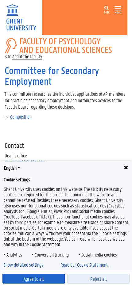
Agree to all (34, 279)
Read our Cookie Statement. (84, 264)
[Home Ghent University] (23, 17)
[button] (117, 8)
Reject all (98, 279)
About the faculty (27, 56)
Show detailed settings (23, 264)
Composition (21, 117)
